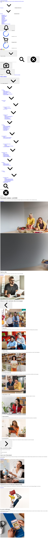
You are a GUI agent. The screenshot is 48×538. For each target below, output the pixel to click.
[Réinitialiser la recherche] (33, 59)
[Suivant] (6, 444)
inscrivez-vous (11, 1)
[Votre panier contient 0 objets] (6, 42)
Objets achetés (3, 18)
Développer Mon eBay (16, 13)
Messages (3, 22)
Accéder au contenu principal (3, 0)
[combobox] (8, 62)
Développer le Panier (14, 42)
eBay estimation (15, 1)
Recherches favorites (4, 20)
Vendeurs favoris (4, 21)
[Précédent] (6, 305)
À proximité (22, 1)
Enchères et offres (4, 16)
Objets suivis (3, 17)
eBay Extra (3, 23)
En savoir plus (2, 458)
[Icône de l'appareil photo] (6, 66)
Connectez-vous (7, 1)
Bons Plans (18, 1)
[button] (7, 72)
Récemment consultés (4, 15)
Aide (20, 1)
